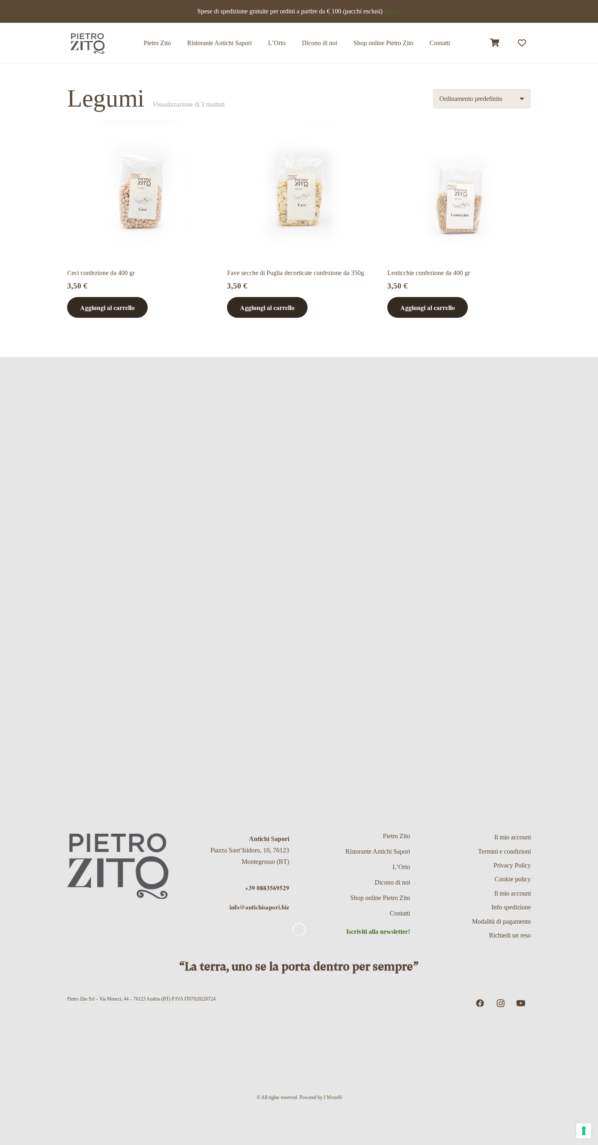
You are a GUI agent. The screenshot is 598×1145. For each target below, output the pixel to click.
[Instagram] (500, 1003)
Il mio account (512, 837)
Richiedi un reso (510, 935)
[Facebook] (480, 1003)
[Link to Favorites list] (522, 43)
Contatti (400, 913)
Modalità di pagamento (501, 921)
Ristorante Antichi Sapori (377, 851)
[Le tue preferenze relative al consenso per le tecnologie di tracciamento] (583, 1130)
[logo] (87, 43)
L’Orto (401, 866)
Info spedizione (511, 907)
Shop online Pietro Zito (380, 897)
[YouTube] (521, 1003)
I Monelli (333, 1097)
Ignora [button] (392, 11)
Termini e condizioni (504, 851)
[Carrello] (495, 43)
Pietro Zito (396, 836)
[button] (419, 43)
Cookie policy (513, 879)
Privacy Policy (512, 865)
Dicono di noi (392, 882)
